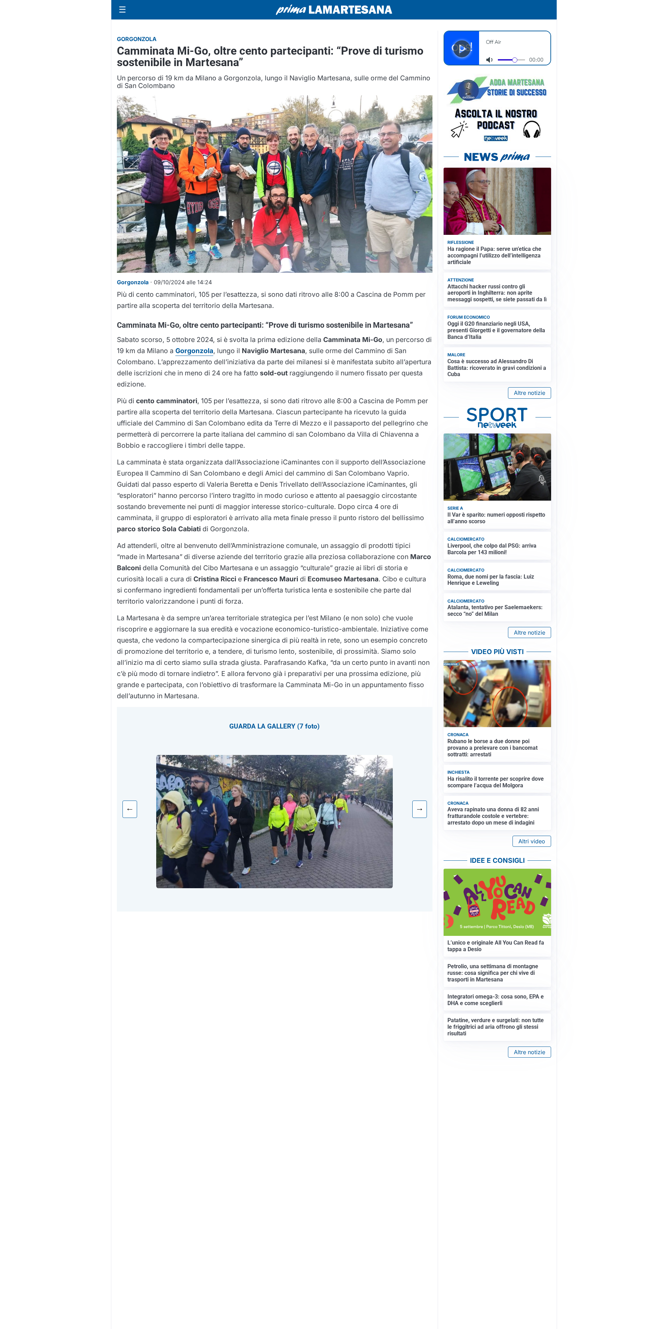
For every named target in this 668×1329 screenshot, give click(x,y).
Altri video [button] (531, 841)
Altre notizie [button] (529, 392)
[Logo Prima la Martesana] (334, 10)
